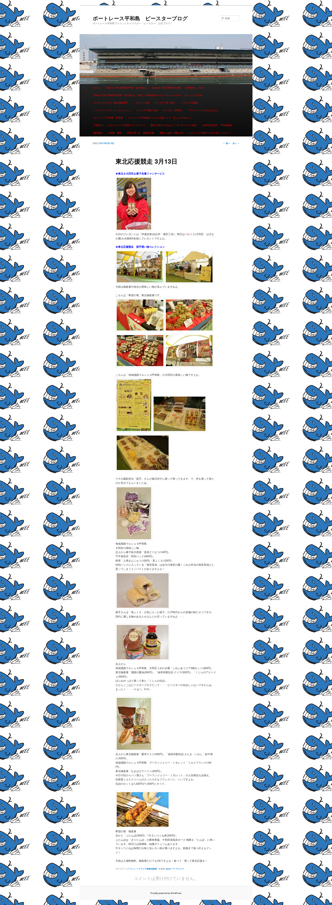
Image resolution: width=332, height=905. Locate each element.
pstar (168, 868)
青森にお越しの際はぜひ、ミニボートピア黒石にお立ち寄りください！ (195, 132)
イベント (131, 868)
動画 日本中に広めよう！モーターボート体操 (173, 125)
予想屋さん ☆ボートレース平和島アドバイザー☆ (119, 125)
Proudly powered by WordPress (166, 893)
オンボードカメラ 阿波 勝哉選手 (112, 102)
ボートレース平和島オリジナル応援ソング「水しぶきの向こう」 (160, 117)
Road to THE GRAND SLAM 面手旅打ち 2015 (178, 87)
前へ (226, 143)
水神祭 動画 (115, 132)
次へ (236, 143)
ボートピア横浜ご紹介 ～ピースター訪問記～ (160, 110)
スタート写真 (142, 102)
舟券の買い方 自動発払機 (140, 132)
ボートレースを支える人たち (203, 110)
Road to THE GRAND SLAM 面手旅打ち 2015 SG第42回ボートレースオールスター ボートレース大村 (148, 95)
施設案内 (98, 132)
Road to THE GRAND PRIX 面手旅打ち (126, 87)
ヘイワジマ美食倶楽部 (146, 868)
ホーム (97, 87)
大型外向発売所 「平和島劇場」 (218, 125)
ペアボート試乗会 (189, 102)
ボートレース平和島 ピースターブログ (140, 18)
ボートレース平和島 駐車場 (108, 117)
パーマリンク (178, 868)
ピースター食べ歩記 (165, 102)
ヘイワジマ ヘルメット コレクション (112, 110)
